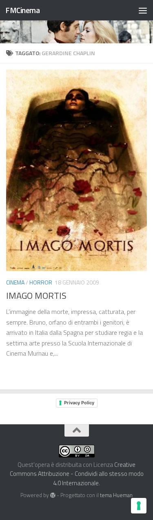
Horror (40, 282)
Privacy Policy (79, 403)
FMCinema (22, 10)
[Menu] (143, 10)
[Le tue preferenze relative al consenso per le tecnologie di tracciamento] (138, 505)
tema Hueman (116, 495)
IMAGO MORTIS (36, 296)
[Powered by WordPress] (52, 495)
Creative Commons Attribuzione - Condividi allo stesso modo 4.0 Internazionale (77, 474)
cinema (15, 282)
